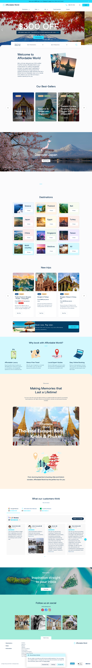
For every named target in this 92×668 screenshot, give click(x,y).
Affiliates (23, 647)
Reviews (23, 645)
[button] (84, 107)
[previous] (3, 30)
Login (86, 5)
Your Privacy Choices (26, 656)
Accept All (60, 664)
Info (45, 9)
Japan (49, 1)
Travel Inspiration (57, 9)
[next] (89, 30)
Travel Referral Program (26, 651)
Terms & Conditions (25, 648)
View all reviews (46, 502)
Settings (53, 664)
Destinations (25, 9)
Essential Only (45, 664)
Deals (36, 9)
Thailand (45, 1)
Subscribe (46, 589)
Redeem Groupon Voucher (27, 653)
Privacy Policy (47, 661)
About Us (23, 644)
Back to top (46, 637)
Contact (68, 9)
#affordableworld (46, 606)
